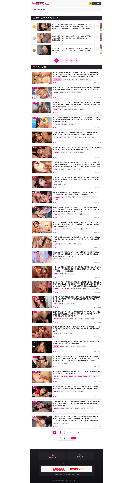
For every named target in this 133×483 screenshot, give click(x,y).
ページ (59, 438)
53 (74, 432)
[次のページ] (78, 432)
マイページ (96, 3)
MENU (34, 9)
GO (73, 438)
